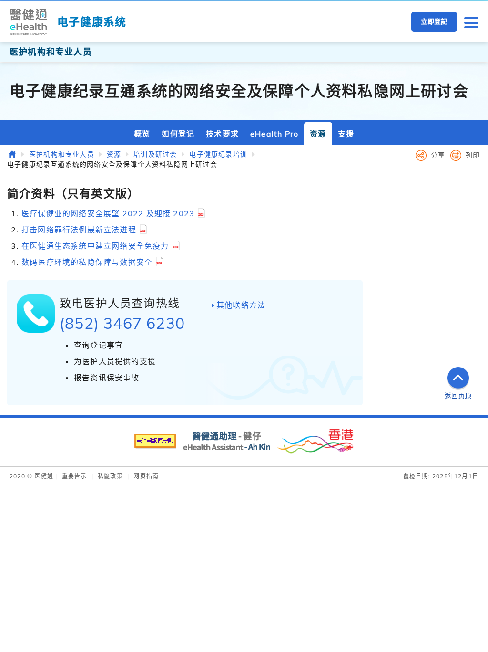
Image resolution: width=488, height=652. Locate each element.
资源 (318, 133)
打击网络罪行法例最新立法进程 (78, 229)
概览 (142, 133)
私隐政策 (110, 476)
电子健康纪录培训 (218, 154)
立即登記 (434, 21)
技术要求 (222, 133)
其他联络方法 (240, 305)
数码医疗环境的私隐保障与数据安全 (86, 262)
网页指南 (146, 476)
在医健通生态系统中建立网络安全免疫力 (95, 246)
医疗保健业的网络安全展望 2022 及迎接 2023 (107, 213)
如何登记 (178, 133)
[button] (471, 21)
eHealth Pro (274, 133)
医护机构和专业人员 (61, 154)
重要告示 (74, 476)
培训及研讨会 (155, 154)
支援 (346, 133)
